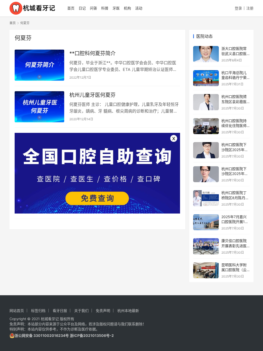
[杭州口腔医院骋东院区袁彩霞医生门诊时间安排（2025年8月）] (206, 102)
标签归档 (38, 310)
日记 (82, 8)
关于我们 (81, 310)
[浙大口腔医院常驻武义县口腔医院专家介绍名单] (206, 54)
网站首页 (17, 310)
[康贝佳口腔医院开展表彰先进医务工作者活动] (206, 246)
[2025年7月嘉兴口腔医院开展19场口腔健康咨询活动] (206, 222)
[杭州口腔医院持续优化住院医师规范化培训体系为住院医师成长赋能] (206, 126)
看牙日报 (60, 310)
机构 (127, 8)
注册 (249, 8)
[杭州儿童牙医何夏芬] (39, 106)
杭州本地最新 (128, 310)
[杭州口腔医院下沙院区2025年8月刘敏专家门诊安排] (206, 150)
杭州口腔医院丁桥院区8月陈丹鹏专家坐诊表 (235, 197)
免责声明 (103, 310)
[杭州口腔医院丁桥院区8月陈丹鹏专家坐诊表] (206, 198)
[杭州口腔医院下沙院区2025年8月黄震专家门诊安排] (206, 174)
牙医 (116, 8)
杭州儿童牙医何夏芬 (92, 95)
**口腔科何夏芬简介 (92, 53)
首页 (70, 8)
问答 (93, 8)
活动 (138, 8)
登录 (238, 8)
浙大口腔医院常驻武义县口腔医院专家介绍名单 (234, 53)
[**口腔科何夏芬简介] (39, 65)
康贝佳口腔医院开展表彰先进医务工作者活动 (234, 245)
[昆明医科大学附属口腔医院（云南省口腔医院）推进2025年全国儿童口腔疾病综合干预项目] (206, 270)
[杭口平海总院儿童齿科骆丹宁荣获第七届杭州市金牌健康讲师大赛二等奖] (206, 78)
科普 (104, 8)
